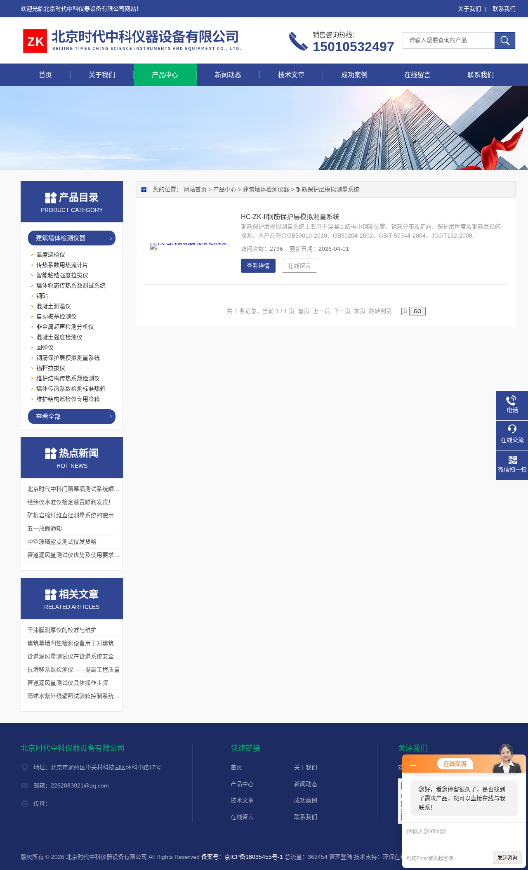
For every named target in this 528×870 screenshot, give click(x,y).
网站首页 (195, 189)
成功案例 (354, 74)
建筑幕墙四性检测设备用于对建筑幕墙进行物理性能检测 (99, 643)
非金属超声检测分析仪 (65, 326)
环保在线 (394, 856)
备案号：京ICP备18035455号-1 (242, 856)
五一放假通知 (44, 528)
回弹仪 (45, 347)
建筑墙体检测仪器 (60, 237)
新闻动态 (228, 74)
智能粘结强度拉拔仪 (62, 275)
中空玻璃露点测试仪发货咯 (62, 541)
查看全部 (48, 416)
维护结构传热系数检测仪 (68, 378)
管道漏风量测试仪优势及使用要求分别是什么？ (87, 555)
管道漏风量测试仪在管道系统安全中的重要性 (85, 656)
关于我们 (469, 8)
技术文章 (291, 74)
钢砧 (42, 295)
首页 (45, 74)
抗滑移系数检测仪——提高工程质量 (73, 669)
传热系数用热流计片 (62, 265)
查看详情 (258, 265)
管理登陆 (340, 856)
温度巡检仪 (50, 254)
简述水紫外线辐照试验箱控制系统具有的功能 (85, 696)
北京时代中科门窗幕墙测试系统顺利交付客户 (85, 489)
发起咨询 (507, 858)
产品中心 (165, 74)
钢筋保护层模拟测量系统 (68, 357)
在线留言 (417, 74)
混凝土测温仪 (53, 306)
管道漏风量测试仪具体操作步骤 (67, 682)
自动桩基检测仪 (56, 316)
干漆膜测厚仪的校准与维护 (62, 630)
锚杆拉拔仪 (50, 368)
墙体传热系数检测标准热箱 (71, 388)
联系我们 (504, 8)
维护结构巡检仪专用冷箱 (68, 399)
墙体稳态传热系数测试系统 (71, 285)
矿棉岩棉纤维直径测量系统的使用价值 (76, 515)
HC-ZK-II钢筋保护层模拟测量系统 (290, 216)
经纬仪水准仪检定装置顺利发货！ (70, 502)
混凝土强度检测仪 (59, 337)
